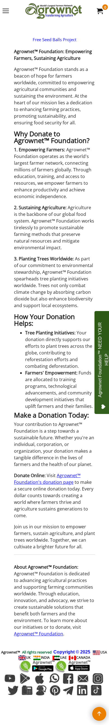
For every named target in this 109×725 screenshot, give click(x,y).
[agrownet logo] (53, 11)
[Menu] (6, 11)
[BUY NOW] (99, 11)
